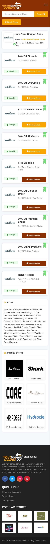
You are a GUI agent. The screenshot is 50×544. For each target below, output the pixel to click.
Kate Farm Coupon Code (33, 39)
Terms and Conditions (11, 492)
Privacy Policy (8, 496)
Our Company (8, 500)
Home (17, 39)
